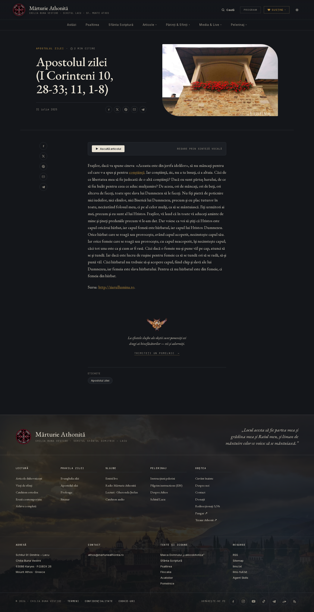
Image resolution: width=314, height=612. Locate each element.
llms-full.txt (240, 572)
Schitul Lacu (157, 499)
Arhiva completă (26, 506)
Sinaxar (65, 499)
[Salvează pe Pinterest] (125, 109)
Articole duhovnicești (29, 478)
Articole (150, 24)
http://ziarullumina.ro (116, 287)
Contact (200, 492)
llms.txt (237, 566)
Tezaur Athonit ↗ (206, 520)
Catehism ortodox (27, 492)
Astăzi (71, 24)
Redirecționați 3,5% (207, 506)
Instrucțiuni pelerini (162, 478)
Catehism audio (115, 499)
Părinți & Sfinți (178, 24)
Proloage (66, 492)
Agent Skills (240, 577)
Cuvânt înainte (204, 478)
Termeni (73, 601)
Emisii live (112, 478)
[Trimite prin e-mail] (134, 109)
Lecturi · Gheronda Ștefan (122, 492)
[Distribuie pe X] (117, 109)
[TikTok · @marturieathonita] (264, 601)
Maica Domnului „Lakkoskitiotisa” (182, 555)
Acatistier (166, 577)
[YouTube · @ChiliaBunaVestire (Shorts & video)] (253, 601)
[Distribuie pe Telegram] (142, 109)
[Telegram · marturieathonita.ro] (274, 601)
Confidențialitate (99, 601)
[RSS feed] (294, 601)
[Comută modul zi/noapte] (296, 9)
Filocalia (165, 572)
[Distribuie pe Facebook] (108, 109)
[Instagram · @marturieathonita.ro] (243, 601)
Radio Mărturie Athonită (121, 485)
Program (250, 9)
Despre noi (202, 485)
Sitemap (238, 560)
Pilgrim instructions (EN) (166, 485)
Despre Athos (159, 492)
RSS (235, 555)
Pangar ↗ (201, 513)
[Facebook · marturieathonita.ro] (233, 601)
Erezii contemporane (29, 499)
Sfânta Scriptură (121, 24)
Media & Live (210, 24)
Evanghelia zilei (70, 478)
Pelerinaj (239, 24)
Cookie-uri (127, 601)
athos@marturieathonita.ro (106, 555)
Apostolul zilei (50, 48)
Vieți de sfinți (24, 485)
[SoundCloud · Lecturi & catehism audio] (284, 601)
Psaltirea (92, 24)
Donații (200, 499)
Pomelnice (167, 583)
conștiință (137, 172)
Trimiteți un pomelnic (157, 353)
